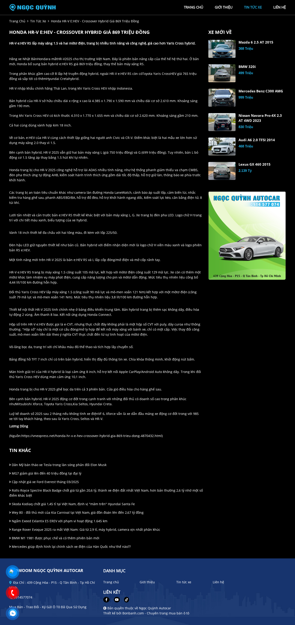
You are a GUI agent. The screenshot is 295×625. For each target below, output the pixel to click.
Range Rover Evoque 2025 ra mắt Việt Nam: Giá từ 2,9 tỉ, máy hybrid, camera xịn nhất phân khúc (85, 529)
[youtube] (117, 599)
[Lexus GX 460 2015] (222, 171)
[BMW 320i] (222, 73)
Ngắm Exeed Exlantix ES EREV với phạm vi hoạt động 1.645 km (59, 521)
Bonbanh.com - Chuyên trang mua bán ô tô (155, 613)
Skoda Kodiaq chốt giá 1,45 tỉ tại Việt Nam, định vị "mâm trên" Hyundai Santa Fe (73, 504)
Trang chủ (111, 582)
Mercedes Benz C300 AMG (261, 91)
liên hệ (279, 7)
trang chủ (193, 7)
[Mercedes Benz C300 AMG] (222, 98)
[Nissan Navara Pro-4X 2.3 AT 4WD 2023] (222, 122)
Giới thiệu (147, 582)
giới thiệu (224, 7)
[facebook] (108, 599)
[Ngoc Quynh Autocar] (34, 7)
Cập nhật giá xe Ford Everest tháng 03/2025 (45, 482)
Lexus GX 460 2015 (255, 164)
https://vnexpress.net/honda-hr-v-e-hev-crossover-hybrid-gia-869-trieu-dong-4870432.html (91, 436)
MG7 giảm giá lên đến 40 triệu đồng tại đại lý (46, 473)
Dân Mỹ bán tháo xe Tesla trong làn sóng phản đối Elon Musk (58, 465)
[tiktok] (125, 599)
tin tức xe (253, 7)
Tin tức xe (183, 582)
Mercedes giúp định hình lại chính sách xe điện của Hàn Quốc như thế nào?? (71, 546)
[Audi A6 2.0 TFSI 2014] (222, 147)
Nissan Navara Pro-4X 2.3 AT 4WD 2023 (260, 118)
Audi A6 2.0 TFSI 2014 (257, 140)
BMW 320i (247, 66)
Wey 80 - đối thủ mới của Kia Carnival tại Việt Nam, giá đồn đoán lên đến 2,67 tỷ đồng (77, 512)
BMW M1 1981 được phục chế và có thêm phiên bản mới (55, 538)
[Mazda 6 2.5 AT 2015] (222, 49)
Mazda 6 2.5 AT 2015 (256, 42)
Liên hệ (218, 582)
